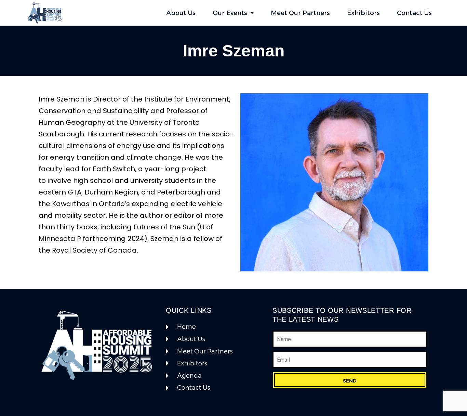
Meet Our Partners (300, 13)
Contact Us (414, 13)
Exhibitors (363, 13)
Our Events (230, 13)
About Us (181, 13)
